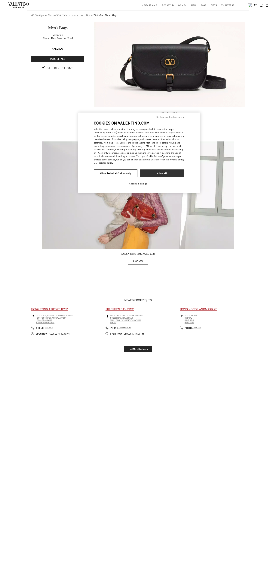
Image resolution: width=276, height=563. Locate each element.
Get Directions (60, 68)
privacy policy (106, 163)
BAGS (203, 5)
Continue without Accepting (170, 117)
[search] (250, 5)
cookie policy (177, 159)
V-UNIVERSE (227, 5)
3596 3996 (197, 327)
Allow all (162, 173)
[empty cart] (267, 5)
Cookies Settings (138, 183)
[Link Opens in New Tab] (138, 195)
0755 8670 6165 (125, 327)
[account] (261, 5)
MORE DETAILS (57, 59)
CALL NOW (57, 49)
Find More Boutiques (138, 349)
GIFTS (214, 5)
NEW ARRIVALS (149, 5)
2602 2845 (49, 327)
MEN (193, 5)
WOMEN (182, 5)
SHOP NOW (140, 262)
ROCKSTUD (168, 5)
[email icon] (256, 5)
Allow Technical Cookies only (115, 173)
